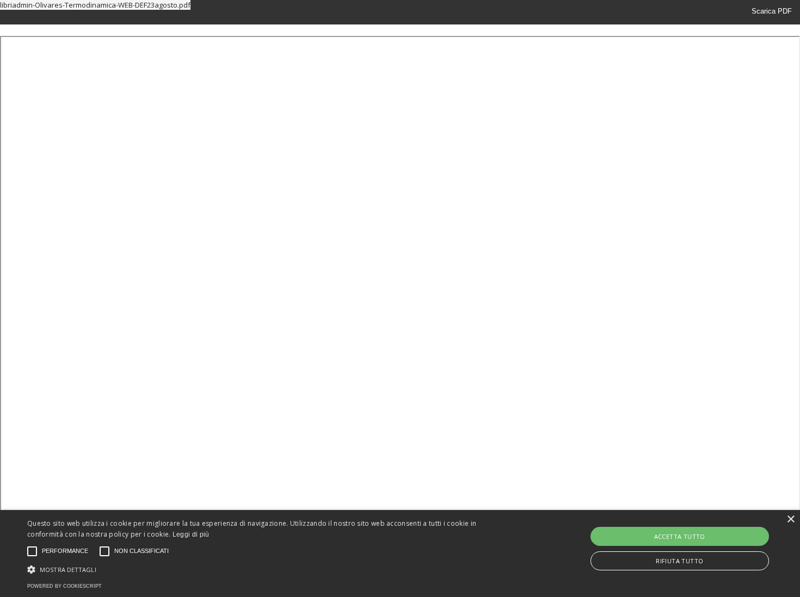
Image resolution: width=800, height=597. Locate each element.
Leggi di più (191, 534)
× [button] (790, 519)
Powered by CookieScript (64, 586)
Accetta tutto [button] (679, 536)
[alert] (400, 553)
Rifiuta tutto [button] (679, 561)
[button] (269, 569)
